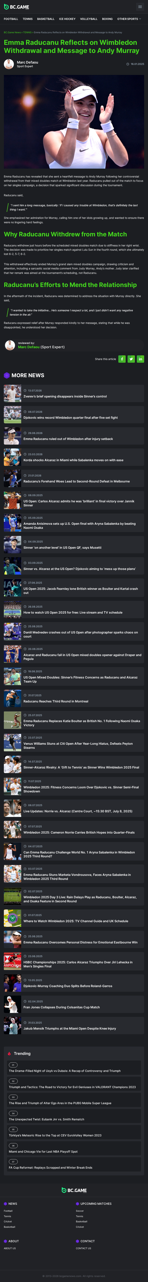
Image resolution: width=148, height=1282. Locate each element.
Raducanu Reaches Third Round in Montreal (56, 701)
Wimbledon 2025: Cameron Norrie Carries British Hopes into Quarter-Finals (79, 832)
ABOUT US (10, 1248)
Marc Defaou (27, 62)
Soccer (80, 1210)
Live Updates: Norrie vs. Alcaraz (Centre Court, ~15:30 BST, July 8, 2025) (78, 811)
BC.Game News (12, 32)
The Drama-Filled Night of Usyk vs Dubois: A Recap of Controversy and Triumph (65, 1071)
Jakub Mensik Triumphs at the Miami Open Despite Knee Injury (70, 1028)
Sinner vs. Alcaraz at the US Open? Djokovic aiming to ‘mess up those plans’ (80, 569)
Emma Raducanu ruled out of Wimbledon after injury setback (68, 439)
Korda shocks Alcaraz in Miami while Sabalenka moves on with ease (73, 460)
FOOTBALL (11, 18)
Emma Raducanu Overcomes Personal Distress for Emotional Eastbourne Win (81, 942)
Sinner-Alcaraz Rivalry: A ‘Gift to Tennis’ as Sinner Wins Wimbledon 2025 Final (81, 767)
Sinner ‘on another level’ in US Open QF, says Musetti (62, 547)
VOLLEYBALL (89, 18)
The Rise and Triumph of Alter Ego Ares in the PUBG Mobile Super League (60, 1103)
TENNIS (28, 18)
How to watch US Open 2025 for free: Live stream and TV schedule (73, 612)
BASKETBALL (46, 18)
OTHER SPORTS (127, 18)
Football (8, 1210)
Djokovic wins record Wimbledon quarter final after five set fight (71, 417)
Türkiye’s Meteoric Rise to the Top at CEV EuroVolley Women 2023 (55, 1135)
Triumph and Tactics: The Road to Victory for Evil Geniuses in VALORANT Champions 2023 (72, 1087)
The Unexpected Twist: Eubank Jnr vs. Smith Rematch (46, 1119)
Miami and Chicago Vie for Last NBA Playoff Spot (43, 1151)
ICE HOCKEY (67, 18)
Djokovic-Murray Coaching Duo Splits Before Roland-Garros (68, 986)
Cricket (8, 1221)
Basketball (9, 1226)
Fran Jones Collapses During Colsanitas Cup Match (62, 1007)
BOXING (107, 18)
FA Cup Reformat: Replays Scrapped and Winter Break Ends (50, 1167)
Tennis (7, 1216)
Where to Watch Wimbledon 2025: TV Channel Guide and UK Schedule (76, 921)
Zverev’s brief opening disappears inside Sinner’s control (65, 396)
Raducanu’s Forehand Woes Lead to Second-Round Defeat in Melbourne (77, 481)
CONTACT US (83, 1248)
